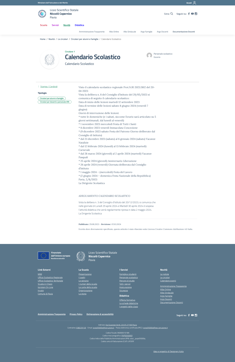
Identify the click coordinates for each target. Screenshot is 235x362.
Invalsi (41, 290)
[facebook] (189, 14)
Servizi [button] (55, 25)
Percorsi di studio (126, 280)
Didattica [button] (79, 25)
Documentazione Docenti (184, 31)
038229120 (81, 327)
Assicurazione (125, 287)
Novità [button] (66, 25)
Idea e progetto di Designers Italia (168, 351)
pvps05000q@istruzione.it (103, 327)
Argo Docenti (162, 31)
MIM (40, 274)
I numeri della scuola (88, 284)
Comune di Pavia (45, 293)
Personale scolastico (128, 277)
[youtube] (192, 14)
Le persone (84, 280)
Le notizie (164, 274)
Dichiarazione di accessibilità (99, 314)
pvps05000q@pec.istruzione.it (155, 327)
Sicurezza (123, 290)
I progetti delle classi (128, 306)
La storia (82, 293)
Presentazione (85, 274)
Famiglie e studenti (127, 274)
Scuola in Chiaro (45, 284)
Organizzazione (85, 290)
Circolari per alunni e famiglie (52, 98)
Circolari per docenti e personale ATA (54, 101)
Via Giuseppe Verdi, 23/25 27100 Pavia (121, 324)
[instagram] (196, 14)
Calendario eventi (168, 280)
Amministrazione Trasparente (92, 31)
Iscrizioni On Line (45, 287)
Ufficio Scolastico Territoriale (50, 280)
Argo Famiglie (146, 31)
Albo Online (114, 31)
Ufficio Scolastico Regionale (50, 277)
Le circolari (165, 277)
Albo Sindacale (129, 31)
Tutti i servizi (124, 284)
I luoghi (82, 277)
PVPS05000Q (126, 335)
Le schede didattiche (128, 303)
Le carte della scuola (88, 287)
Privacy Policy (76, 314)
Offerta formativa (127, 300)
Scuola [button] (43, 25)
